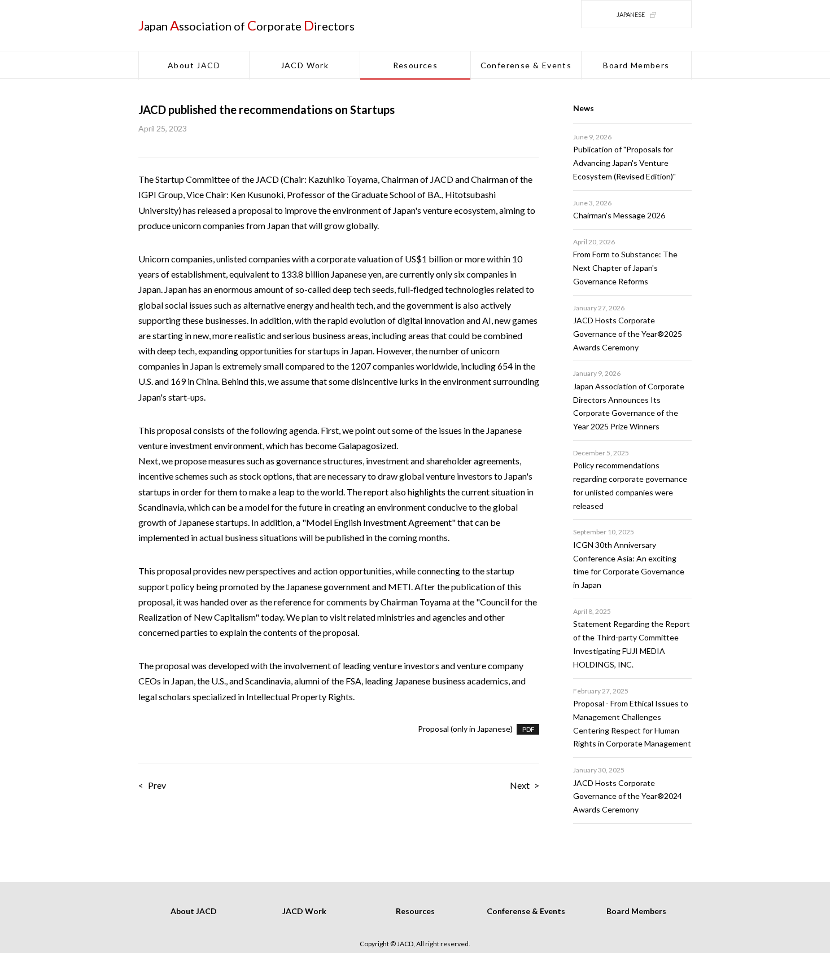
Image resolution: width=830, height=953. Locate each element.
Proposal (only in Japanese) (465, 729)
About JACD (194, 65)
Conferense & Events (526, 65)
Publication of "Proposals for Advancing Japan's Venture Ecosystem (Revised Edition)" (624, 162)
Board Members (636, 65)
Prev (157, 785)
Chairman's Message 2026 (619, 215)
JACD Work (305, 65)
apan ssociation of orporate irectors (246, 26)
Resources (415, 65)
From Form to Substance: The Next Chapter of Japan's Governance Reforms (625, 267)
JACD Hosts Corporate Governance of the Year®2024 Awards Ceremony (627, 796)
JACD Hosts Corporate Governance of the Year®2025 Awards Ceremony (627, 333)
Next (520, 785)
